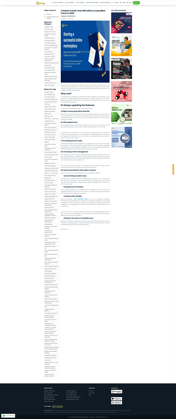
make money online (50, 137)
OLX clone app (48, 157)
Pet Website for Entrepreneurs (49, 231)
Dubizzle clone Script (50, 163)
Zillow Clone (48, 118)
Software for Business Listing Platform (50, 281)
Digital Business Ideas (50, 218)
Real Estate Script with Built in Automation (52, 302)
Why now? (49, 14)
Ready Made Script (49, 54)
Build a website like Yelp (51, 299)
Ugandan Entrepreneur (50, 268)
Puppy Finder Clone (50, 198)
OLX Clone (47, 104)
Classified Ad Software (50, 355)
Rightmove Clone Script (51, 201)
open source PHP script (51, 152)
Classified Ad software (50, 130)
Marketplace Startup (50, 276)
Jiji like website (48, 271)
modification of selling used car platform (50, 328)
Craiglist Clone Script (50, 194)
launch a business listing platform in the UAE (51, 340)
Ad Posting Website (50, 40)
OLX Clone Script (49, 29)
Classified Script (49, 27)
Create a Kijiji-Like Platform (52, 266)
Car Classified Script (50, 67)
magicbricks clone (49, 121)
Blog (90, 395)
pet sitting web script (50, 134)
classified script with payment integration (50, 367)
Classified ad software (50, 83)
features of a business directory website (50, 332)
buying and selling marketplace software (50, 214)
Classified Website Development (49, 59)
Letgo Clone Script (49, 85)
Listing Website (49, 224)
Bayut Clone (48, 114)
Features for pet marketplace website (50, 324)
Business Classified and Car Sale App (51, 204)
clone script (55, 173)
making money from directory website (50, 316)
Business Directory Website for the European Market (52, 348)
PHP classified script (50, 180)
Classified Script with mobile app (50, 149)
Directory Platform (49, 278)
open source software (50, 127)
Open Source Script (50, 56)
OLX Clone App (48, 51)
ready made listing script (51, 154)
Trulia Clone (56, 118)
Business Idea (48, 65)
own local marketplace (50, 273)
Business (47, 142)
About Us (91, 391)
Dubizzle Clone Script (50, 31)
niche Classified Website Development (51, 210)
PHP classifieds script (81, 199)
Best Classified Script (50, 175)
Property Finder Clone (50, 109)
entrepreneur (48, 178)
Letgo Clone (48, 360)
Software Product (49, 207)
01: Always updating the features (53, 17)
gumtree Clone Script (50, 191)
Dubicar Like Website (50, 111)
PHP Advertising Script (50, 43)
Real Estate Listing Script (51, 99)
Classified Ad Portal (50, 38)
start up (47, 173)
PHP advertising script (50, 166)
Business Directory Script (51, 76)
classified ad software (50, 357)
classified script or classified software (50, 375)
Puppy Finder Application (51, 196)
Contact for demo (173, 169)
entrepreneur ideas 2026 (51, 284)
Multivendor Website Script (52, 63)
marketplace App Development (49, 221)
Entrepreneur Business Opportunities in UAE (50, 243)
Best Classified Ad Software (51, 395)
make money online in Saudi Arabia (50, 259)
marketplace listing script (51, 170)
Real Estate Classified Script (73, 397)
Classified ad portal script (51, 168)
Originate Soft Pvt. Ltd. (101, 417)
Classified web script (50, 132)
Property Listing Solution (51, 101)
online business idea (50, 139)
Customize (91, 393)
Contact (136, 2)
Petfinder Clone (49, 116)
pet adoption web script (51, 313)
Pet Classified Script (50, 70)
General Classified (71, 391)
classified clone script (50, 189)
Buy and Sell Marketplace (51, 45)
